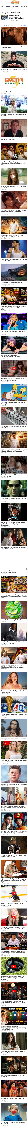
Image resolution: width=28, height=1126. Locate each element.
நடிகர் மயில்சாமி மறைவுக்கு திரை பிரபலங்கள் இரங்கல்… (17, 17)
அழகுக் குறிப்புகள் (9, 6)
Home (2, 6)
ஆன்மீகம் (17, 6)
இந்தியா (23, 6)
